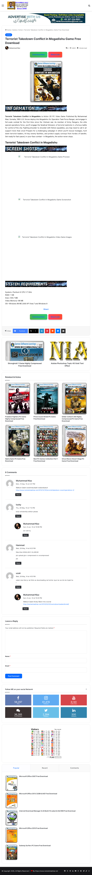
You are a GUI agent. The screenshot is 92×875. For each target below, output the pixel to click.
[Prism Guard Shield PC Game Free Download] (46, 398)
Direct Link (55, 54)
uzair (18, 573)
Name (8, 656)
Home (9, 30)
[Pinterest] (47, 331)
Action (20, 30)
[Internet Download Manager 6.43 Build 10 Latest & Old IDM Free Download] (11, 818)
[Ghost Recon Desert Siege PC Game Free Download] (74, 440)
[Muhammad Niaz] (17, 5)
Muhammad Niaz (14, 48)
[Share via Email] (63, 331)
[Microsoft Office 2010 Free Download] (11, 835)
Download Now (38, 54)
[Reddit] (52, 331)
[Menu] (3, 6)
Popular (16, 768)
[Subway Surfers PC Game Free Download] (11, 852)
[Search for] (89, 6)
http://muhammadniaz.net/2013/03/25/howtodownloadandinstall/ (46, 604)
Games (14, 30)
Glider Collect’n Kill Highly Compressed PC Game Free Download (72, 419)
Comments (74, 768)
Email (7, 666)
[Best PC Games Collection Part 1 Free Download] (46, 440)
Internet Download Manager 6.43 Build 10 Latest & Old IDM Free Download (47, 811)
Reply (18, 494)
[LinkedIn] (41, 331)
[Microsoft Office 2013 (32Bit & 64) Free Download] (11, 800)
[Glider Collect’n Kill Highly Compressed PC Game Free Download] (74, 398)
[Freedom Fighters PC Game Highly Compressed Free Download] (17, 398)
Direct (46, 309)
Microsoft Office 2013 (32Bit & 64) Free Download (38, 794)
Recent (45, 768)
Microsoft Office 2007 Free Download (33, 776)
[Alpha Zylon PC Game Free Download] (17, 440)
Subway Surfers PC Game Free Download (35, 845)
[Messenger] (58, 331)
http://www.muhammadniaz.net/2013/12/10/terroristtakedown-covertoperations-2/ (45, 490)
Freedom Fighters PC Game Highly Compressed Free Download (15, 419)
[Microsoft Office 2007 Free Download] (11, 783)
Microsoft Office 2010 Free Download (33, 828)
